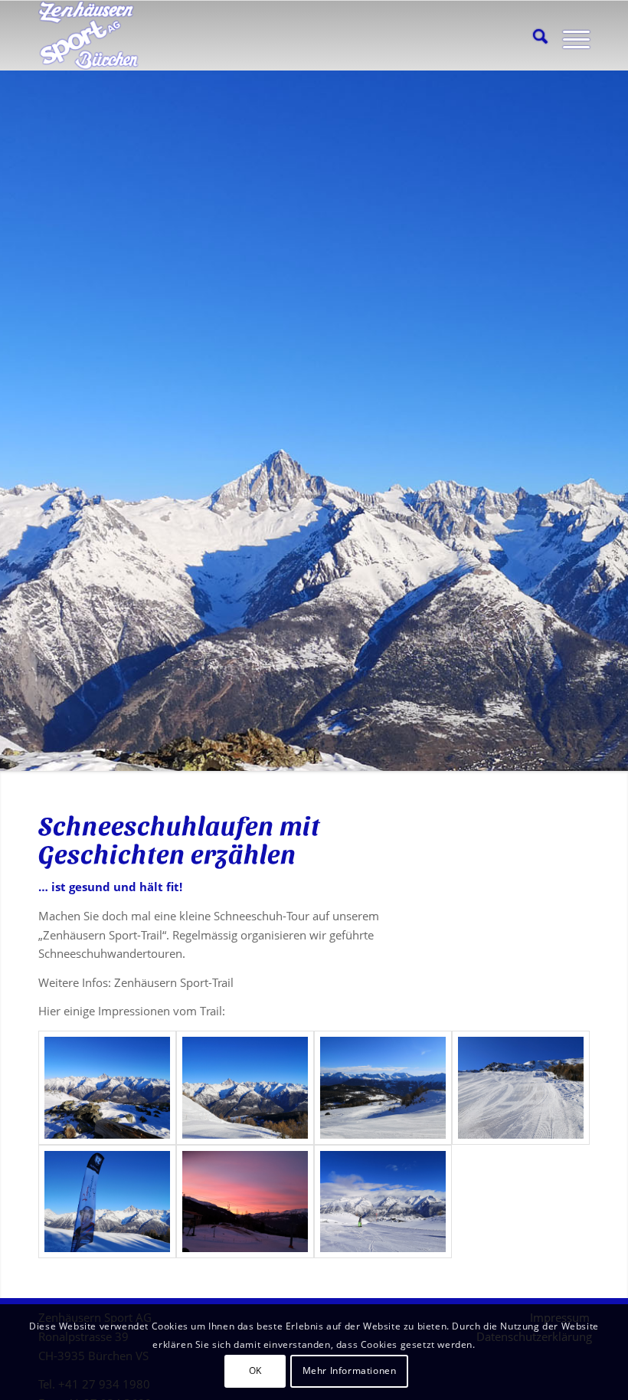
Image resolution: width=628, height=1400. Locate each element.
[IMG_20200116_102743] (107, 1202)
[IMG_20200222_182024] (245, 1202)
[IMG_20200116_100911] (521, 1088)
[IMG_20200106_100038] (245, 1088)
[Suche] (533, 35)
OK (255, 1370)
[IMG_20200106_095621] (107, 1088)
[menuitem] (533, 35)
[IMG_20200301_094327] (383, 1202)
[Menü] (569, 35)
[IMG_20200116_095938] (383, 1088)
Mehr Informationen (350, 1370)
